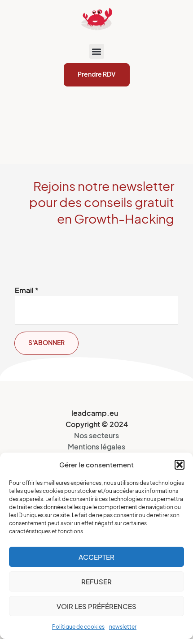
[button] (179, 464)
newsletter (122, 626)
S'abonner (46, 342)
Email (27, 290)
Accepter (96, 557)
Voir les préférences (96, 606)
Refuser (96, 582)
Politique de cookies (78, 626)
